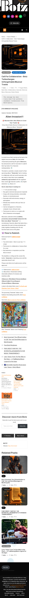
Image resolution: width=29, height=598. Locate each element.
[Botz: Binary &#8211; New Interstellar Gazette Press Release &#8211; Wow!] (7, 395)
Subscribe (16, 23)
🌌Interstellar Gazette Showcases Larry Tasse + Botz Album (15, 366)
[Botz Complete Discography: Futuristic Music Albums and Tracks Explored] (19, 377)
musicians (8, 92)
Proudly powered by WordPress (18, 585)
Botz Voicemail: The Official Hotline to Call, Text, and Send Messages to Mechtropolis (15, 339)
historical (24, 90)
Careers (18, 593)
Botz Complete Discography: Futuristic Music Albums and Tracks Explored (18, 384)
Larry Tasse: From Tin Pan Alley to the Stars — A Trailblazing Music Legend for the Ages (14, 359)
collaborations (12, 90)
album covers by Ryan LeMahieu (16, 300)
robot (13, 92)
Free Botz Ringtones (10, 345)
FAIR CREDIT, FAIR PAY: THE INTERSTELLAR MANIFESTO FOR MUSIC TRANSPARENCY (14, 351)
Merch (6, 595)
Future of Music (6, 72)
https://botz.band (12, 446)
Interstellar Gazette (9, 593)
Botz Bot (5, 567)
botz (6, 90)
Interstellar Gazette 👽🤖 (19, 72)
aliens (25, 87)
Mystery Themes (20, 586)
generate (18, 90)
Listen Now (12, 595)
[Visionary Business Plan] (8, 381)
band (3, 90)
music (3, 92)
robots (17, 92)
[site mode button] (23, 30)
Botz (12, 87)
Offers (23, 593)
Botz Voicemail (20, 595)
